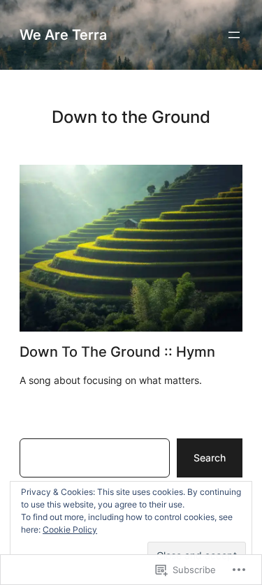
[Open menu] (234, 35)
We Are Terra (63, 34)
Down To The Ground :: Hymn (117, 352)
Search (210, 458)
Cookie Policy (70, 529)
